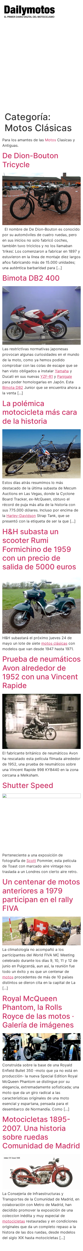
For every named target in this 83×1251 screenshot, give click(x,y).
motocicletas (13, 1221)
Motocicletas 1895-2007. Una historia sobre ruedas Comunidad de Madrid (41, 1132)
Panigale (64, 376)
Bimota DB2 (12, 387)
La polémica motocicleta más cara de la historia (39, 412)
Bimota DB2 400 (31, 278)
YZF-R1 (46, 376)
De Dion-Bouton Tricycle (30, 160)
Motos (50, 140)
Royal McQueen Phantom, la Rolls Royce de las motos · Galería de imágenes (38, 1011)
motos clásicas (54, 643)
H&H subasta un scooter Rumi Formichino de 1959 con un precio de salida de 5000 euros (39, 549)
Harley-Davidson (21, 515)
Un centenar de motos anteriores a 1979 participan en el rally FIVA (41, 895)
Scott (31, 860)
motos (7, 977)
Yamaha (62, 371)
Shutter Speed (27, 785)
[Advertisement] (41, 67)
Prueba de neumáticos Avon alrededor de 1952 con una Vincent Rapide (41, 672)
